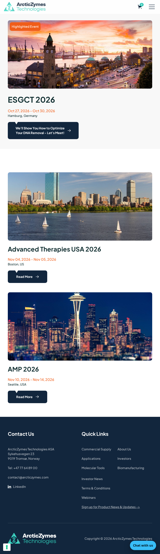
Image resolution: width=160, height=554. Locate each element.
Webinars (89, 497)
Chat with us (143, 545)
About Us (124, 449)
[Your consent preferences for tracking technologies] (7, 547)
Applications (91, 458)
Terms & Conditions (96, 488)
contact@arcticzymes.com (28, 477)
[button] (140, 7)
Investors (124, 458)
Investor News (92, 479)
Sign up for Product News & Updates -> (111, 507)
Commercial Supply (96, 449)
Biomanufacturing (130, 468)
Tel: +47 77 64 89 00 (22, 468)
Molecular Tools (93, 468)
